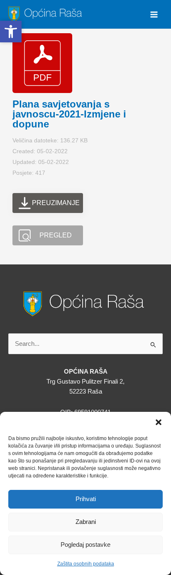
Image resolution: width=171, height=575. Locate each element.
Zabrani (86, 521)
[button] (158, 422)
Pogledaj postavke (85, 544)
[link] (46, 13)
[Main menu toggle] (154, 14)
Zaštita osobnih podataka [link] (85, 564)
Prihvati (86, 498)
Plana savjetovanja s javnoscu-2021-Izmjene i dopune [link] (69, 114)
